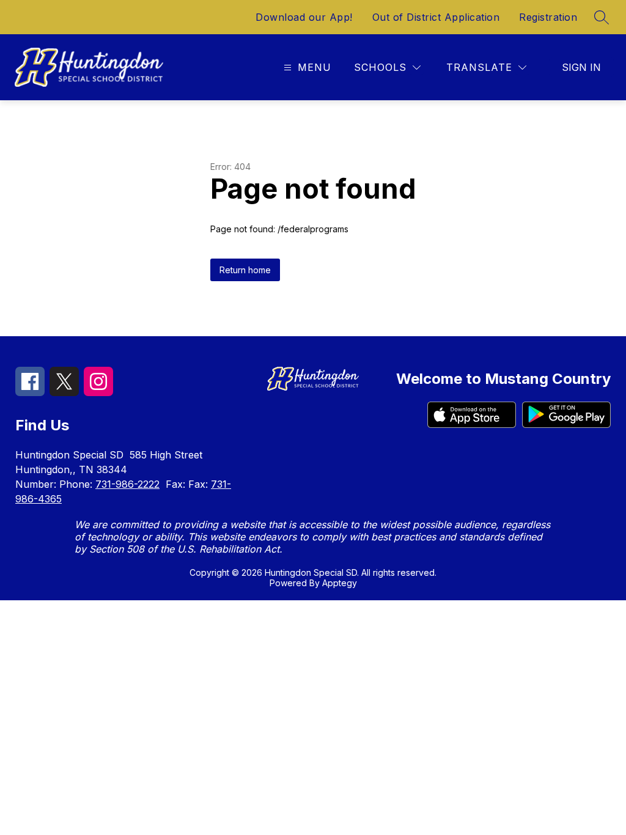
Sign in (581, 67)
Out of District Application (436, 17)
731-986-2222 (127, 484)
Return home (245, 270)
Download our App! (304, 17)
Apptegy (339, 583)
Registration (548, 17)
